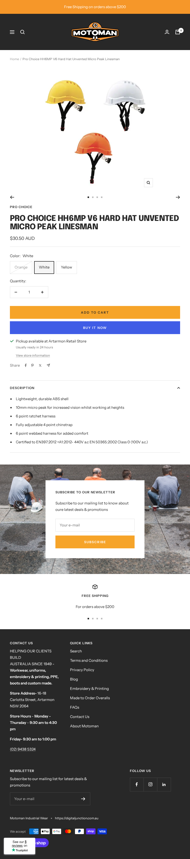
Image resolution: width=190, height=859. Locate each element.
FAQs (74, 707)
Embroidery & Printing (89, 688)
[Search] (22, 32)
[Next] (178, 197)
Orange (21, 267)
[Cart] (177, 32)
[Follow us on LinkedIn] (164, 784)
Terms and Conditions (89, 660)
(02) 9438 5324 (23, 749)
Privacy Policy (82, 669)
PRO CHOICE (21, 207)
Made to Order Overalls (90, 698)
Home (14, 59)
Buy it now (95, 328)
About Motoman (84, 726)
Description (22, 388)
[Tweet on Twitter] (40, 365)
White (44, 267)
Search (76, 651)
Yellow (66, 267)
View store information (33, 355)
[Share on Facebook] (26, 365)
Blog (74, 679)
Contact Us (79, 716)
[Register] (83, 799)
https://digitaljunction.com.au (76, 818)
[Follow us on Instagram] (150, 784)
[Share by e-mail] (48, 365)
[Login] (167, 32)
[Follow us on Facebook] (136, 784)
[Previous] (12, 197)
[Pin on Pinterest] (32, 365)
